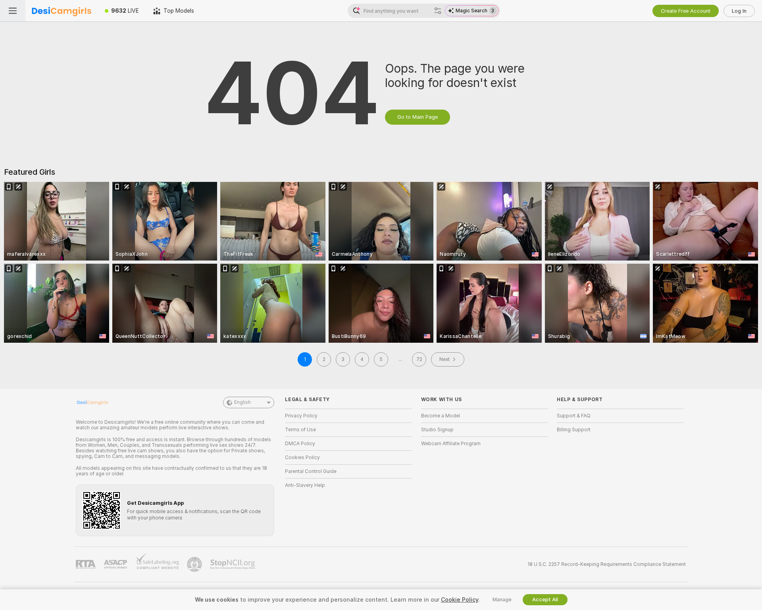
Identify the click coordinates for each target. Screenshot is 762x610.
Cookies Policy (302, 457)
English (242, 402)
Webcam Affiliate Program (451, 443)
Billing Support (574, 429)
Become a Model (440, 416)
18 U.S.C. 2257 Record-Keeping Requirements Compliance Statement (606, 564)
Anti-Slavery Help (305, 485)
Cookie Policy (459, 599)
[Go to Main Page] (61, 10)
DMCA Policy (300, 443)
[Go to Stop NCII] (233, 564)
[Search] (437, 10)
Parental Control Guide (311, 471)
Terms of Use (300, 429)
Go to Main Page (417, 117)
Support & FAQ (574, 416)
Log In (739, 11)
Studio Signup (437, 429)
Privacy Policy (301, 416)
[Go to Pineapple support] (195, 564)
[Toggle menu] (12, 10)
